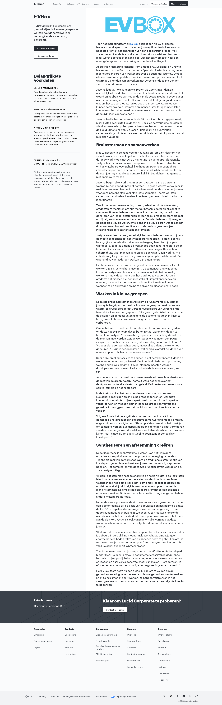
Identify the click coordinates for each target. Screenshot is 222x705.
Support (162, 647)
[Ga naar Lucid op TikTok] (196, 696)
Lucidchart (70, 641)
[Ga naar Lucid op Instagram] (171, 696)
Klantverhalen (134, 660)
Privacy (42, 696)
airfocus (69, 647)
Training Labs (164, 654)
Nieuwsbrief (164, 673)
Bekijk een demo (46, 56)
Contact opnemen (136, 654)
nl (29, 696)
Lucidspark (70, 634)
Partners (162, 667)
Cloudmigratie (103, 641)
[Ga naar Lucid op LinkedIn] (158, 696)
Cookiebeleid (100, 696)
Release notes (165, 679)
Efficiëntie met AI (104, 654)
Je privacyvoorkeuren (126, 696)
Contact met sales (159, 4)
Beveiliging (163, 641)
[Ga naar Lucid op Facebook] (177, 696)
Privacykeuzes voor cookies (76, 696)
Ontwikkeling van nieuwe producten (108, 647)
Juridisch (54, 696)
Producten (57, 4)
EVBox (134, 43)
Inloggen (144, 4)
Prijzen (37, 647)
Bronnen (86, 4)
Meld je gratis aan (178, 4)
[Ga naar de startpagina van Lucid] (43, 3)
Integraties (70, 654)
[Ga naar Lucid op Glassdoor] (190, 696)
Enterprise (108, 4)
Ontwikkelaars (165, 634)
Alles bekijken (102, 660)
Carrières (131, 647)
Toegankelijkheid (135, 667)
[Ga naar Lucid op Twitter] (164, 696)
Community (164, 660)
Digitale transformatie (106, 634)
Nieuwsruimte (134, 641)
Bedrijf (97, 4)
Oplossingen (72, 4)
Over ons (131, 634)
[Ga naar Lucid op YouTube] (183, 696)
